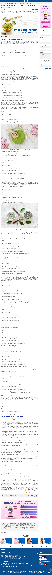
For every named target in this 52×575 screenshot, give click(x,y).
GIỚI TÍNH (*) (42, 37)
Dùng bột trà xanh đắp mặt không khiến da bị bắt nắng (10, 479)
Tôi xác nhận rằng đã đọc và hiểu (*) (44, 61)
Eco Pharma (3, 376)
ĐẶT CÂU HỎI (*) (42, 52)
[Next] (50, 542)
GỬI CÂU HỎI (48, 68)
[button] (49, 572)
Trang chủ (2, 3)
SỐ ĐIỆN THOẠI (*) (43, 45)
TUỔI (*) (41, 41)
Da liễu (12, 3)
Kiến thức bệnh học (7, 3)
